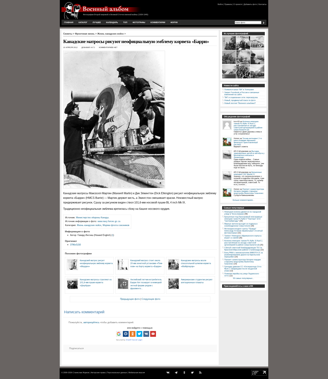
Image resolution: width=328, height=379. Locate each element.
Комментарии (158, 22)
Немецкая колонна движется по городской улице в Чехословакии (242, 213)
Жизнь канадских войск (110, 33)
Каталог (83, 22)
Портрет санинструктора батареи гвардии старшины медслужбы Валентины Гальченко (249, 191)
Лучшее (97, 22)
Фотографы (139, 22)
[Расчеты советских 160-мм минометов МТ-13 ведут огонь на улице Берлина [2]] (243, 64)
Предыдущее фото (130, 299)
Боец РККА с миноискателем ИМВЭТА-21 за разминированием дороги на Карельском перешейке (243, 255)
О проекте (237, 4)
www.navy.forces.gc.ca (109, 221)
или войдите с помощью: (140, 328)
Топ (125, 22)
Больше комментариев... (243, 200)
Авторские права (98, 372)
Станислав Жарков (81, 372)
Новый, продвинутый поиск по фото (240, 100)
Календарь (112, 22)
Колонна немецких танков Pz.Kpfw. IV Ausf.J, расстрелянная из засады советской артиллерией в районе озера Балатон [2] (248, 125)
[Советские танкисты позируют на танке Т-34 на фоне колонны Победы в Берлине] (229, 50)
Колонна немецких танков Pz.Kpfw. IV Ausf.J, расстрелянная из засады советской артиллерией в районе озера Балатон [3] (243, 243)
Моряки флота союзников (116, 225)
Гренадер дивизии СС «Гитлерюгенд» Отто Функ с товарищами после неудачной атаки (242, 269)
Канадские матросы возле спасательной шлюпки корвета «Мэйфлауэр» (196, 263)
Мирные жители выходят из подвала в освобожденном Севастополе (240, 225)
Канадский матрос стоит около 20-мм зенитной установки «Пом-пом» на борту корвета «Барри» (146, 263)
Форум (173, 22)
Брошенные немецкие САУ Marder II (248, 173)
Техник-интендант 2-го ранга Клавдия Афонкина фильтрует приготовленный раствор (248, 141)
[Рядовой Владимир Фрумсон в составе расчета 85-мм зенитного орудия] (229, 64)
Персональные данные (117, 372)
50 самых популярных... (243, 278)
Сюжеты (67, 33)
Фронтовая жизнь (85, 33)
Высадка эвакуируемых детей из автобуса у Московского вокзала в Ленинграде (249, 154)
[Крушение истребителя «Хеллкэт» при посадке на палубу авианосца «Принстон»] (229, 78)
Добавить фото (250, 4)
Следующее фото (151, 299)
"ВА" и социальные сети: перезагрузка (241, 97)
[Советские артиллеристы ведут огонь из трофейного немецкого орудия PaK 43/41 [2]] (243, 50)
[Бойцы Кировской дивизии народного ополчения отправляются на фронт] (243, 78)
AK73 (93, 47)
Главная (68, 22)
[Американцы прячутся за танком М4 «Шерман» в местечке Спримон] (257, 50)
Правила (228, 4)
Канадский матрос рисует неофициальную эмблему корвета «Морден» (96, 263)
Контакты (262, 4)
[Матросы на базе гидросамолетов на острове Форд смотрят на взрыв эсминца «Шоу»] (257, 78)
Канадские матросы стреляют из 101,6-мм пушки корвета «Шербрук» (96, 282)
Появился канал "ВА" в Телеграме (239, 89)
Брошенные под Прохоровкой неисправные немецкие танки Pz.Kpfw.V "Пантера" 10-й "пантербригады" (243, 219)
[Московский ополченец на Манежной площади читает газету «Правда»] (257, 64)
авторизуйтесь (91, 322)
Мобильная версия (136, 372)
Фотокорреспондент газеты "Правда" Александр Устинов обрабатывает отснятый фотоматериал (243, 231)
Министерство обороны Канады (92, 217)
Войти (220, 4)
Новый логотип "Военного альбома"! (240, 103)
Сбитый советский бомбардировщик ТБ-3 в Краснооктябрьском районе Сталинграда (243, 249)
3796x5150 (75, 244)
